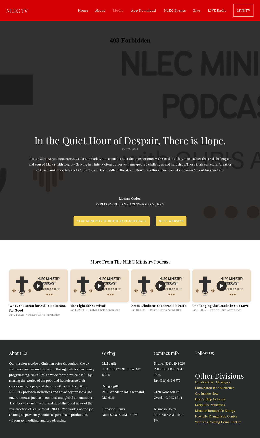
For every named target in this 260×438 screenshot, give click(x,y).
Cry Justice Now (206, 394)
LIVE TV (243, 10)
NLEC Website (171, 221)
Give (197, 10)
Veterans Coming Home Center (217, 422)
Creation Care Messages (213, 382)
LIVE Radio (217, 10)
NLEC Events (175, 10)
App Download (144, 10)
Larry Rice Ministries (210, 405)
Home (83, 10)
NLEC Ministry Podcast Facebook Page (112, 221)
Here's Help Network (210, 399)
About (100, 10)
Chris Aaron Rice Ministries (214, 388)
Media (118, 10)
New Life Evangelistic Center (216, 416)
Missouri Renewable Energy (215, 411)
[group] (38, 293)
